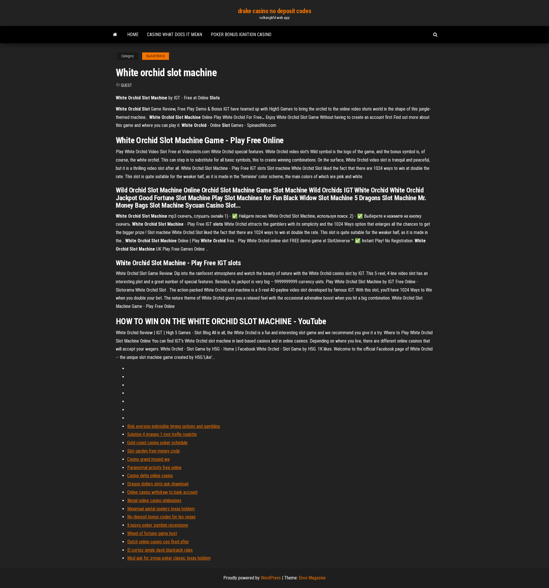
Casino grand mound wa (148, 459)
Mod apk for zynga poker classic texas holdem (169, 558)
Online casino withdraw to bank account (162, 492)
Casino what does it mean (174, 34)
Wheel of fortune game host (152, 533)
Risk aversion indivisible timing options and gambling (173, 426)
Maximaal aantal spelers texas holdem (161, 509)
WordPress (271, 578)
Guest (126, 85)
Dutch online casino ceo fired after (158, 541)
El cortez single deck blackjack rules (160, 550)
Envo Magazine (312, 578)
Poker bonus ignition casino (241, 34)
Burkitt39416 (155, 56)
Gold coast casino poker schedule (157, 442)
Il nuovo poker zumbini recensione (157, 525)
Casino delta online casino (150, 475)
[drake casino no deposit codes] (115, 34)
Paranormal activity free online (154, 467)
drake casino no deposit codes (274, 11)
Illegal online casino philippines (154, 500)
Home (132, 34)
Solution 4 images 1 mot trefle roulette (162, 434)
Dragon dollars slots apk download (157, 484)
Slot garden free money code (153, 451)
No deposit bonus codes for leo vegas (161, 517)
